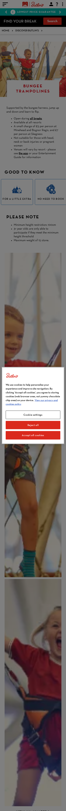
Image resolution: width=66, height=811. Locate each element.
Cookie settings (33, 414)
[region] (33, 405)
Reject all (33, 425)
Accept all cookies (33, 435)
